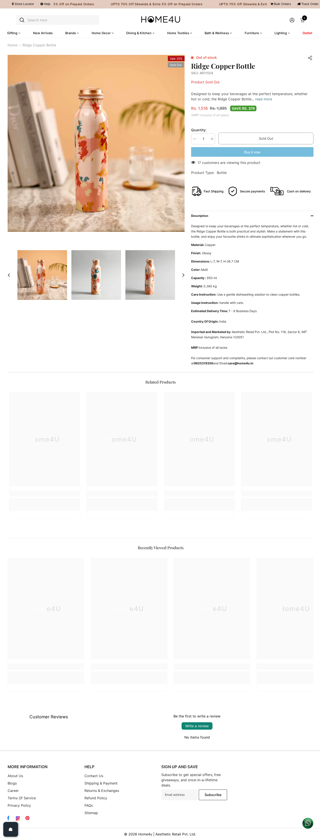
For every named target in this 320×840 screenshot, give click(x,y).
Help (47, 4)
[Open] (10, 829)
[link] (44, 493)
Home (12, 45)
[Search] (57, 20)
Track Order (309, 4)
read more (263, 99)
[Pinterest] (27, 818)
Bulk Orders (282, 4)
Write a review (197, 726)
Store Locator (24, 4)
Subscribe (213, 795)
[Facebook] (8, 818)
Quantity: (199, 130)
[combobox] (61, 20)
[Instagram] (18, 818)
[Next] (183, 275)
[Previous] (9, 275)
